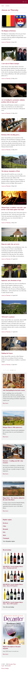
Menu (2, 1)
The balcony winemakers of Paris (10, 171)
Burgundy (5, 529)
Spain (4, 535)
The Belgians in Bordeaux (8, 31)
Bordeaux (5, 523)
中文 (26, 1)
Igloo (9, 665)
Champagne (6, 538)
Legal (2, 665)
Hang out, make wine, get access (10, 244)
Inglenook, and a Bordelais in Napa (11, 280)
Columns (7, 5)
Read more (5, 403)
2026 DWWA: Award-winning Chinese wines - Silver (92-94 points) (13, 585)
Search (5, 1)
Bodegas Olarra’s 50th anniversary (12, 427)
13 (15, 370)
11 (12, 370)
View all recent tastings (8, 607)
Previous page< (2, 370)
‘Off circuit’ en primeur (8, 317)
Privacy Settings (5, 668)
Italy (4, 532)
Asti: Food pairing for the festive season (14, 390)
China (4, 526)
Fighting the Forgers (7, 353)
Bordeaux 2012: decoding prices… (10, 135)
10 (10, 370)
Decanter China (14, 2)
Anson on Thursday (6, 42)
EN (23, 1)
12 (13, 370)
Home (2, 5)
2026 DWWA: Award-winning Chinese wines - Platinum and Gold (13, 567)
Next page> (17, 370)
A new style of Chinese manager (10, 63)
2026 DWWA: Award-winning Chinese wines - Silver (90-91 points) (13, 603)
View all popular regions (9, 541)
